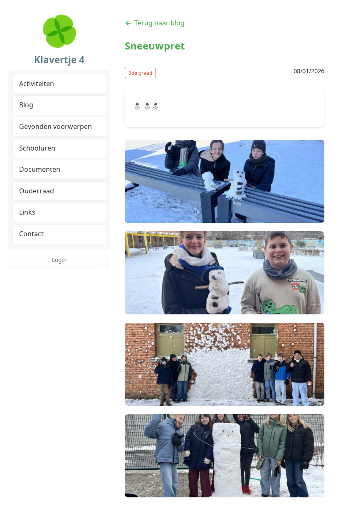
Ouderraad (36, 190)
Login (59, 260)
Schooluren (37, 148)
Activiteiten (36, 83)
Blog (26, 104)
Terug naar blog (159, 22)
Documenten (39, 169)
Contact (31, 233)
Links (27, 212)
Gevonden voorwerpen (55, 126)
